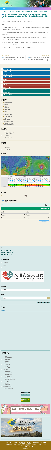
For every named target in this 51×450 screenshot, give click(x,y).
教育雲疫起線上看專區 (7, 146)
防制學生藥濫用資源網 (7, 374)
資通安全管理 (7, 118)
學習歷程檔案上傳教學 (7, 133)
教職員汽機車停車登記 (9, 124)
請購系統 (6, 111)
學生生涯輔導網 (6, 135)
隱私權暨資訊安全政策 (25, 392)
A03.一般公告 (24, 21)
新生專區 (5, 79)
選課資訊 (5, 84)
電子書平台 (5, 362)
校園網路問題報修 (8, 114)
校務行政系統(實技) (7, 77)
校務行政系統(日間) (7, 74)
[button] (3, 8)
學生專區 (4, 264)
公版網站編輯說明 (8, 102)
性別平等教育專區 (6, 367)
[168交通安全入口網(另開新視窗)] (22, 281)
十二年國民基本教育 (7, 371)
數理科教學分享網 (6, 384)
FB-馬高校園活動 (46, 302)
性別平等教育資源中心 (7, 373)
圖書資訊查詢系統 (6, 361)
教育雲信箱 (6, 108)
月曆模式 (3, 310)
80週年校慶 (39, 302)
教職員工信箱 (7, 109)
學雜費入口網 (5, 356)
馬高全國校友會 (7, 71)
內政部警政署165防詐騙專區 (9, 379)
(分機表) (34, 442)
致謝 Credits (25, 448)
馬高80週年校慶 (7, 69)
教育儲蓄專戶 (5, 369)
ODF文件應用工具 (8, 116)
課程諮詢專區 (6, 92)
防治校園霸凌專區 (6, 147)
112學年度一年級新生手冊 (8, 132)
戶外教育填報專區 (7, 95)
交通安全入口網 (6, 381)
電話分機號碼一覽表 (8, 123)
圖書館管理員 (17, 21)
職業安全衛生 (7, 119)
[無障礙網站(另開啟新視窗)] (25, 400)
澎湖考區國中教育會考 (7, 357)
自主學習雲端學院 (6, 149)
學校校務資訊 (5, 262)
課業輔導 (5, 89)
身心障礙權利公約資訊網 (8, 388)
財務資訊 (4, 265)
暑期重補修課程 (7, 87)
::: (1, 66)
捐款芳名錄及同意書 (8, 121)
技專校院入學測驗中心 (7, 378)
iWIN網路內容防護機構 (7, 386)
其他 (3, 267)
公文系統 (6, 106)
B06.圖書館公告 (29, 21)
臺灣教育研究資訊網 (7, 383)
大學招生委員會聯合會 (7, 376)
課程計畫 (5, 82)
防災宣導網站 (5, 366)
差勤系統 (6, 104)
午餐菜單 (4, 138)
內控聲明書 (6, 113)
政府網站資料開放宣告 (25, 394)
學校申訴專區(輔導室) (7, 137)
